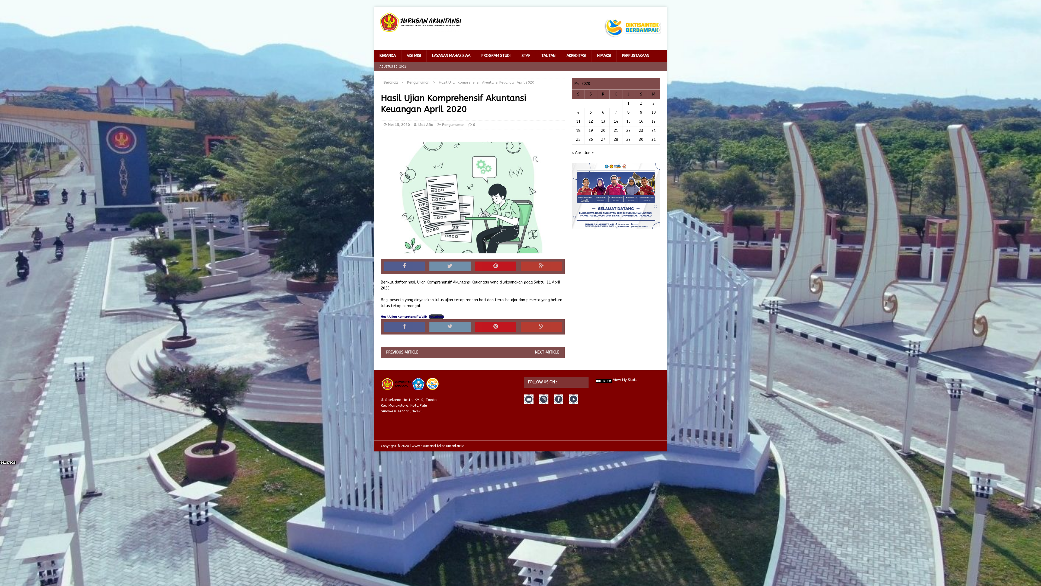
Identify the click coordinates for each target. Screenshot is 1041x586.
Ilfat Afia (425, 125)
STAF (526, 55)
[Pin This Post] (495, 266)
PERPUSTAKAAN (635, 55)
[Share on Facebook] (404, 266)
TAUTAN (548, 55)
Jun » (589, 153)
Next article (547, 352)
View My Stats (625, 380)
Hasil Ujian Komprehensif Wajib (404, 317)
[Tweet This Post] (450, 266)
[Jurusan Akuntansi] (420, 22)
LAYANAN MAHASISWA (451, 55)
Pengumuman (453, 125)
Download (436, 317)
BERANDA (388, 55)
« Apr (576, 153)
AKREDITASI (576, 55)
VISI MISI (414, 55)
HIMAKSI (604, 55)
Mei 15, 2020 (399, 125)
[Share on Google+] (541, 266)
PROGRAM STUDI (495, 55)
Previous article (402, 352)
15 (628, 121)
